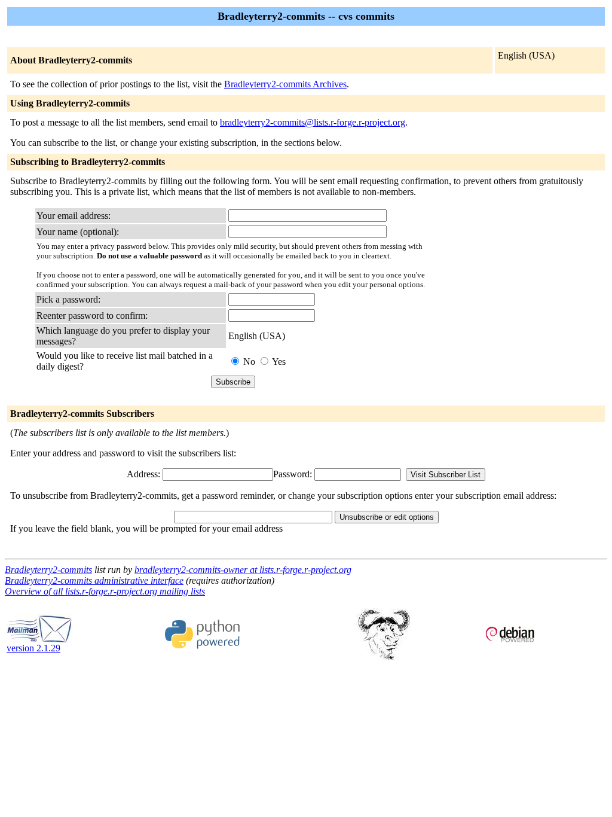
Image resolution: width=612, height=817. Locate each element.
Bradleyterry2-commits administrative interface (94, 580)
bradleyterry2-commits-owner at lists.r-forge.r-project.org (242, 570)
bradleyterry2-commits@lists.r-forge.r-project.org (312, 122)
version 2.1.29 (33, 648)
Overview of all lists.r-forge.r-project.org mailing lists (105, 591)
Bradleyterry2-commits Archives (285, 84)
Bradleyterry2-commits (48, 570)
